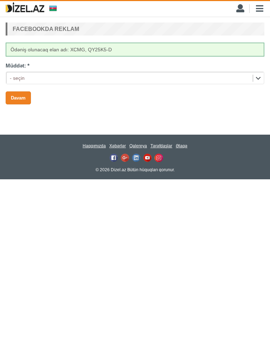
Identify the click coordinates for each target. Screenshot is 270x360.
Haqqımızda (94, 145)
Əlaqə (181, 145)
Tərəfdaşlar (161, 145)
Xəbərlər (117, 145)
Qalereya (138, 145)
